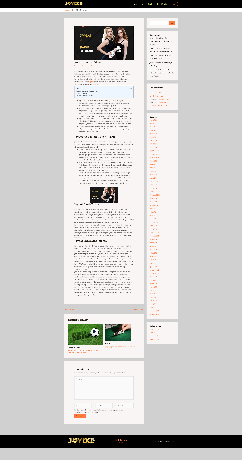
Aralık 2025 (153, 137)
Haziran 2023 (154, 239)
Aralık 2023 (153, 219)
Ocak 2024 (153, 215)
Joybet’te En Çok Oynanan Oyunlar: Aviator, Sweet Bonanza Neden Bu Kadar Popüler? (162, 73)
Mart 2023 (153, 250)
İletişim (120, 443)
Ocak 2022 (153, 294)
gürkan (152, 105)
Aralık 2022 (153, 260)
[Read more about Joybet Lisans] (118, 332)
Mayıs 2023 (153, 243)
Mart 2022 (153, 287)
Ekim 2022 (153, 263)
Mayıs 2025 (153, 161)
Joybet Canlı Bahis (83, 93)
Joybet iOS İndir (159, 93)
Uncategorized (155, 339)
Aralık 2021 (153, 297)
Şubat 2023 (153, 253)
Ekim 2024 (153, 185)
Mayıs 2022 (153, 280)
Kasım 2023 (154, 222)
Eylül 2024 (153, 188)
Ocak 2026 (153, 134)
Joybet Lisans (110, 343)
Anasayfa (67, 10)
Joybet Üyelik (162, 4)
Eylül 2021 (153, 304)
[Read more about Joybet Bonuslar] (85, 334)
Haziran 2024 (154, 198)
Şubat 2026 (153, 130)
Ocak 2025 (153, 175)
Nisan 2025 (153, 164)
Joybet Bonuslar (74, 347)
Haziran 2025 (154, 157)
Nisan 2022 (153, 284)
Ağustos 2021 (154, 307)
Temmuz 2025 (155, 154)
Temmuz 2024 (155, 195)
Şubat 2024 (153, 212)
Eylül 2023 (153, 229)
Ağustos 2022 (154, 270)
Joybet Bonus (138, 4)
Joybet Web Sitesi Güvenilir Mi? (87, 91)
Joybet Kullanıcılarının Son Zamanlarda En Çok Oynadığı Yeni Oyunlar (161, 41)
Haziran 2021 (154, 314)
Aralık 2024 (153, 178)
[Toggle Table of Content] (129, 88)
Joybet (91, 82)
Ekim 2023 (153, 226)
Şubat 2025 (153, 171)
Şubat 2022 (153, 290)
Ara (172, 23)
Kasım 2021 (154, 301)
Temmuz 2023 (155, 236)
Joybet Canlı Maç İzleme (85, 95)
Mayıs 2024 (153, 202)
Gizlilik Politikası (121, 440)
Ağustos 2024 (154, 192)
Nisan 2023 (153, 246)
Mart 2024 (153, 209)
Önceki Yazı (69, 309)
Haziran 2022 (154, 277)
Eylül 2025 (153, 147)
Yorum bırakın (79, 66)
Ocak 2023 (153, 256)
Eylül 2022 (153, 267)
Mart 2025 (153, 168)
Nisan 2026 (153, 123)
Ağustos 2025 (154, 151)
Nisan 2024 (153, 205)
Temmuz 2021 (155, 311)
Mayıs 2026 (153, 120)
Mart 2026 (153, 127)
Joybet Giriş (150, 4)
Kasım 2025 (154, 140)
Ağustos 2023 (154, 232)
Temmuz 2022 (155, 273)
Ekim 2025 (153, 144)
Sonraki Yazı (138, 309)
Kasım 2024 (154, 181)
